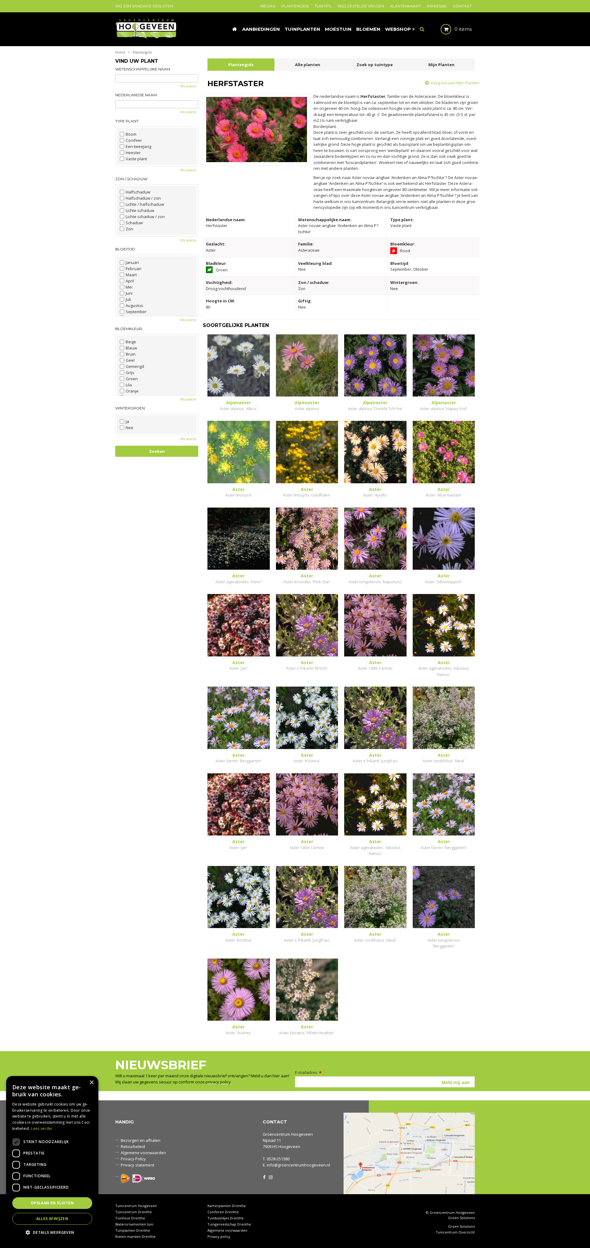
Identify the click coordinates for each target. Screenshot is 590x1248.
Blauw (131, 348)
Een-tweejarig (138, 146)
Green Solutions (461, 1217)
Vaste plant (136, 159)
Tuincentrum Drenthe (133, 1212)
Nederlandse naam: (136, 95)
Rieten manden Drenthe (135, 1236)
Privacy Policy (133, 1159)
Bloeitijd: (125, 249)
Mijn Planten (441, 64)
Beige (131, 342)
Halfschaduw (138, 192)
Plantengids (241, 64)
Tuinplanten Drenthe (132, 1230)
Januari (132, 262)
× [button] (91, 1082)
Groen (132, 379)
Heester (133, 152)
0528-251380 (278, 1159)
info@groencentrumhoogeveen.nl (298, 1165)
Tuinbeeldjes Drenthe (225, 1218)
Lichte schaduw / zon (145, 216)
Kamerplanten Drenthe (226, 1205)
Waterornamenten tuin (134, 1224)
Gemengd (135, 366)
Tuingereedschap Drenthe (229, 1224)
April (130, 281)
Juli (128, 299)
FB (264, 1176)
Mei (129, 287)
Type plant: (127, 121)
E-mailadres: (308, 1072)
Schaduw (134, 223)
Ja (127, 421)
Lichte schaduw (140, 210)
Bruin (131, 354)
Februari (133, 268)
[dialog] (52, 1159)
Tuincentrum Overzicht (455, 1232)
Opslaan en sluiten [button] (52, 1203)
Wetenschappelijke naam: (143, 69)
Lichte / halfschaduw (145, 204)
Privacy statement (137, 1165)
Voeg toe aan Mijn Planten (455, 83)
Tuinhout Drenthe (130, 1218)
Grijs (130, 372)
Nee (129, 427)
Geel (130, 360)
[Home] (234, 29)
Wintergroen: (130, 408)
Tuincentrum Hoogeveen (136, 1205)
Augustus (134, 305)
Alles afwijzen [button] (52, 1218)
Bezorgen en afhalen (140, 1140)
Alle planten (307, 64)
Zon (129, 229)
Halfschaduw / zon (143, 198)
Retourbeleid (133, 1146)
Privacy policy (218, 1236)
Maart (131, 275)
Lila (129, 385)
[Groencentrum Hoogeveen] (146, 28)
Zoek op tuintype (374, 64)
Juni (129, 293)
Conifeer (134, 140)
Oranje (132, 391)
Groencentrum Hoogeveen (288, 1134)
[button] (52, 1232)
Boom (131, 134)
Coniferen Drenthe (223, 1212)
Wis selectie (188, 86)
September (136, 311)
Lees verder (42, 1128)
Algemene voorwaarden (143, 1152)
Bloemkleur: (129, 328)
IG (270, 1176)
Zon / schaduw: (131, 179)
